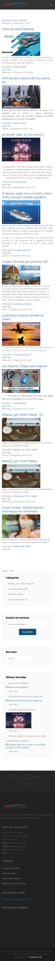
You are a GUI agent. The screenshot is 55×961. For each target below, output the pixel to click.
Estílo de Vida (8, 873)
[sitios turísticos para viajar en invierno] (27, 97)
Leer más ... (7, 69)
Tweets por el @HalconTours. (16, 899)
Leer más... (13, 691)
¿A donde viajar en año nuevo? (23, 134)
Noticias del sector (22, 546)
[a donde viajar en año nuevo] (27, 149)
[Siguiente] (33, 565)
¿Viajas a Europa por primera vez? (25, 261)
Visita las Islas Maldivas (18, 29)
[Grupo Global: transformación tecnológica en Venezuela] (27, 526)
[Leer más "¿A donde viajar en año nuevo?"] (27, 720)
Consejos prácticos (22, 250)
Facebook (17, 777)
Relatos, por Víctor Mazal (25, 449)
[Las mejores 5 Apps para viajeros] (27, 381)
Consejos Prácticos (11, 868)
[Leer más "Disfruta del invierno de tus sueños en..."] (27, 700)
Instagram (28, 784)
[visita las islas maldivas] (27, 44)
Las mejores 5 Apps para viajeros (24, 366)
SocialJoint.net (35, 957)
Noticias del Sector (11, 878)
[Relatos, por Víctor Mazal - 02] (27, 429)
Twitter (38, 777)
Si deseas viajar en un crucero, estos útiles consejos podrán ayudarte (26, 738)
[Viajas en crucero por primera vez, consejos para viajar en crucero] (27, 212)
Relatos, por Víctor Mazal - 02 (22, 414)
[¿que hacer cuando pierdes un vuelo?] (27, 334)
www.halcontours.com (16, 853)
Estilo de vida (20, 67)
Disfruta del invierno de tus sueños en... (26, 696)
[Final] (40, 565)
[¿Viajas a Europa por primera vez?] (27, 275)
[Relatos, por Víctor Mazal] (27, 476)
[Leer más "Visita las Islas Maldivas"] (27, 687)
